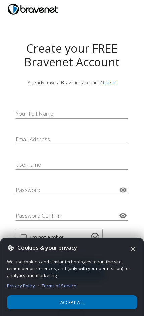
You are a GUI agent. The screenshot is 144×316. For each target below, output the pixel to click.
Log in (109, 82)
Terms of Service (59, 286)
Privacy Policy (21, 286)
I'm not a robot (47, 237)
